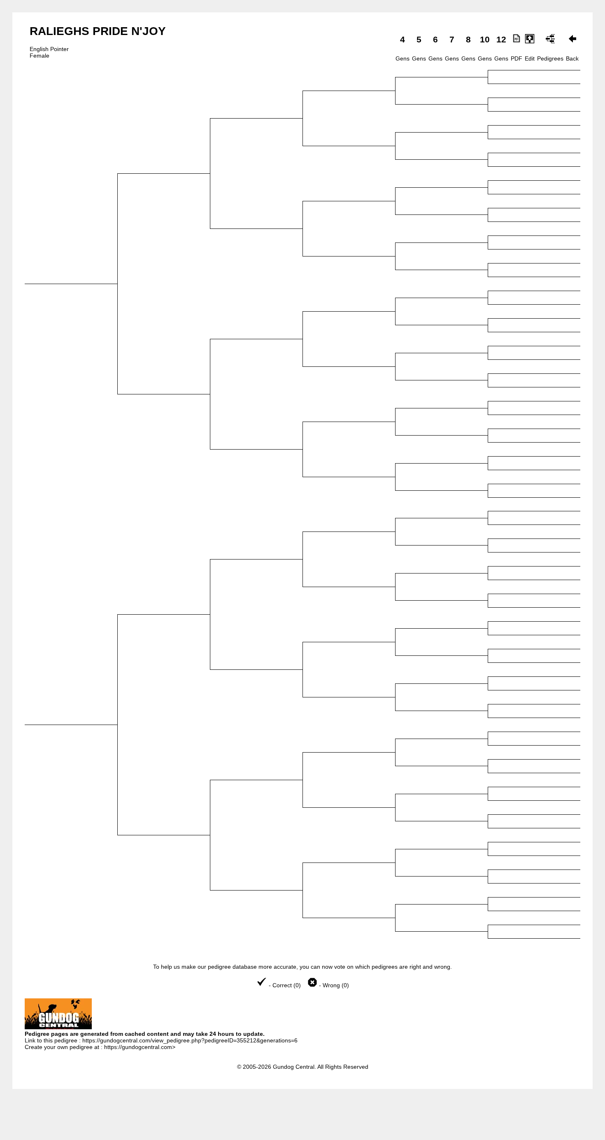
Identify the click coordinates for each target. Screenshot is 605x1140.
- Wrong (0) (333, 985)
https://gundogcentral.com (138, 1047)
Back (572, 58)
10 (485, 39)
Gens (403, 58)
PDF (516, 58)
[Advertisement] (302, 1119)
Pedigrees (550, 58)
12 (501, 39)
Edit (530, 58)
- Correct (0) (284, 985)
